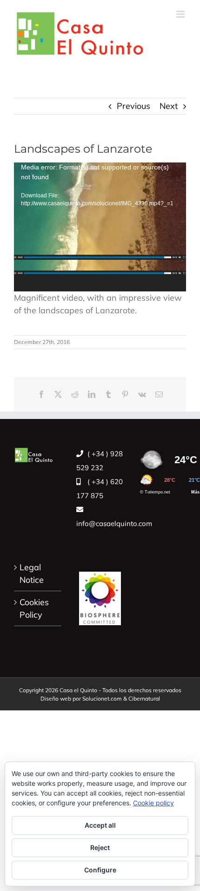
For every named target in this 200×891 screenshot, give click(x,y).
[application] (100, 227)
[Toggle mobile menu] (181, 14)
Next (169, 106)
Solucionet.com (102, 698)
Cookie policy (153, 803)
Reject (100, 847)
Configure (100, 870)
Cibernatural (144, 698)
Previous (133, 106)
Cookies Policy (34, 608)
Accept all (100, 825)
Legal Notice (32, 573)
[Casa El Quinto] (100, 593)
